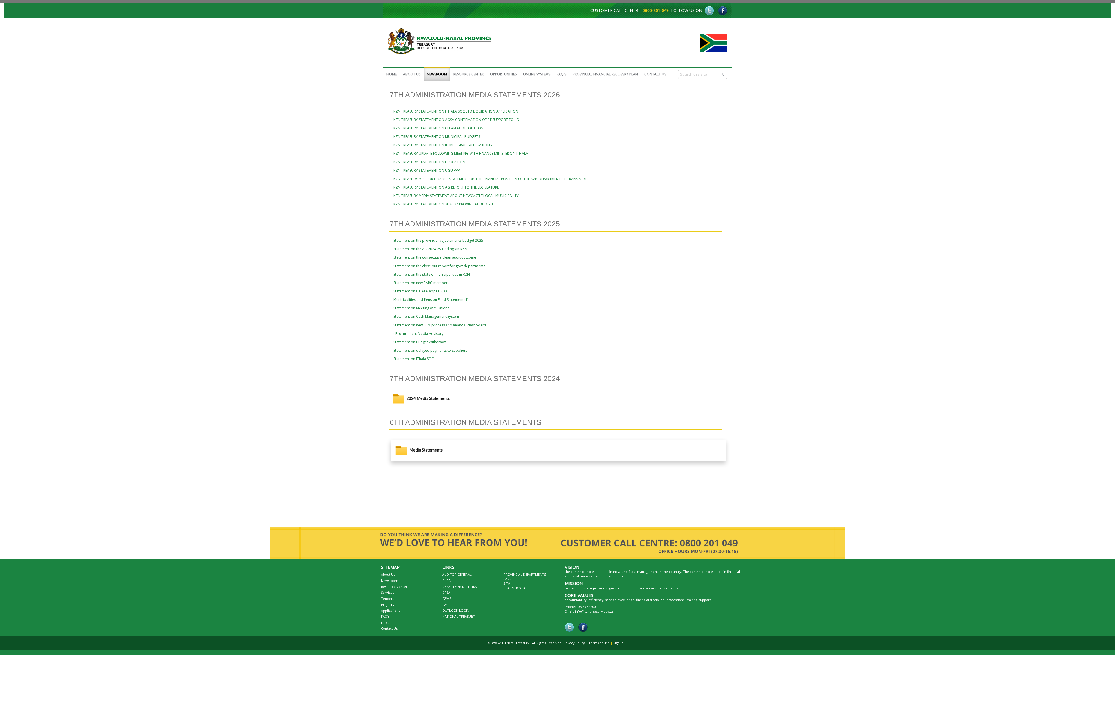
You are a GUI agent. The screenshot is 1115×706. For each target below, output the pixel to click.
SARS (507, 579)
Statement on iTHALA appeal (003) (421, 291)
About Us (388, 574)
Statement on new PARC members (421, 282)
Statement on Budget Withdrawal (420, 342)
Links (385, 622)
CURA (446, 580)
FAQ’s (385, 616)
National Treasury (458, 616)
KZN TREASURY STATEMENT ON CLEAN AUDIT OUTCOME (439, 128)
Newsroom (389, 580)
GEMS (446, 598)
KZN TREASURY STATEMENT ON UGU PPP (426, 170)
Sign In (618, 643)
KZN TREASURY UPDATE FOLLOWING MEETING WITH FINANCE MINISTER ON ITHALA (460, 153)
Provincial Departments (524, 574)
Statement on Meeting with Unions (421, 308)
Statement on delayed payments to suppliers (430, 350)
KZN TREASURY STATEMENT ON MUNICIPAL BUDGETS (436, 136)
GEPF (446, 604)
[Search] (722, 74)
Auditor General (457, 574)
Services (387, 592)
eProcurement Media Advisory (418, 333)
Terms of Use (599, 643)
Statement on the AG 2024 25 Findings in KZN (430, 248)
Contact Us (389, 628)
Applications (390, 610)
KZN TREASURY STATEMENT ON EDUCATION (429, 162)
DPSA (446, 592)
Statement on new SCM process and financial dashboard (439, 325)
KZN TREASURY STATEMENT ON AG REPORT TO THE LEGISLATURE (446, 187)
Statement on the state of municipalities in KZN (431, 274)
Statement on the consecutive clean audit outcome (434, 257)
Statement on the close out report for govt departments (439, 265)
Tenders (387, 598)
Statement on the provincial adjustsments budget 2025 (438, 240)
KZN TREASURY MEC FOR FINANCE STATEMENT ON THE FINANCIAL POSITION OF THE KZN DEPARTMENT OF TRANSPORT (490, 178)
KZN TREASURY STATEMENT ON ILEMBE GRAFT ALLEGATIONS (442, 144)
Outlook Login (455, 610)
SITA (506, 583)
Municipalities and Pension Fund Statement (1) (430, 299)
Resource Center (394, 586)
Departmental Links (459, 586)
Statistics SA (514, 588)
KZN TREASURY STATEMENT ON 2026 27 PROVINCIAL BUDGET (443, 204)
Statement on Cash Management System (426, 316)
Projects (387, 604)
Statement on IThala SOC (413, 358)
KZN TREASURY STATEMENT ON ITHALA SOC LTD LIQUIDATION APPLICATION (455, 111)
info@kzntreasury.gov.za (594, 611)
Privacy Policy (574, 643)
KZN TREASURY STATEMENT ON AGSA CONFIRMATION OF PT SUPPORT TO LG (456, 119)
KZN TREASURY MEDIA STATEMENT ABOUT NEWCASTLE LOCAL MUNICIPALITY (456, 195)
